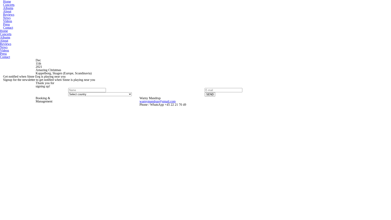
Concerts (8, 5)
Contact (8, 27)
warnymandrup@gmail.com (157, 101)
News (7, 18)
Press (6, 24)
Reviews (8, 14)
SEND (210, 94)
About (7, 11)
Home (4, 31)
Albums (8, 8)
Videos (7, 21)
